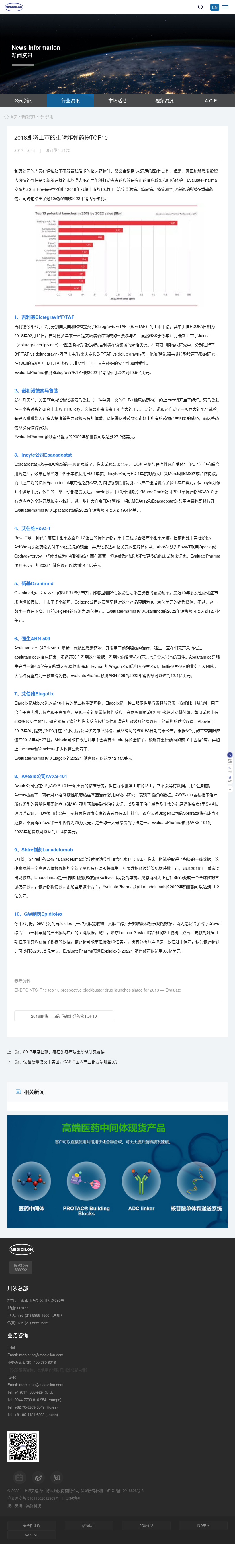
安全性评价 (31, 1525)
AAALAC (31, 1534)
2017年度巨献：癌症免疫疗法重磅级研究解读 (64, 1051)
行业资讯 (70, 100)
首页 (14, 116)
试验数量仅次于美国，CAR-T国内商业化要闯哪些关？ (71, 1061)
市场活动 (117, 100)
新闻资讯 (28, 116)
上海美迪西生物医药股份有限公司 (51, 1490)
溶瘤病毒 (89, 1525)
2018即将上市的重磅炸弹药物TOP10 (64, 1016)
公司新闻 (23, 100)
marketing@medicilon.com (41, 1354)
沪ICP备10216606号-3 (125, 1490)
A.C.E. (211, 100)
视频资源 (164, 100)
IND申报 (203, 1525)
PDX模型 (146, 1525)
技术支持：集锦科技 (24, 1505)
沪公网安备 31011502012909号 (33, 1498)
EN (215, 7)
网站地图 (73, 1498)
